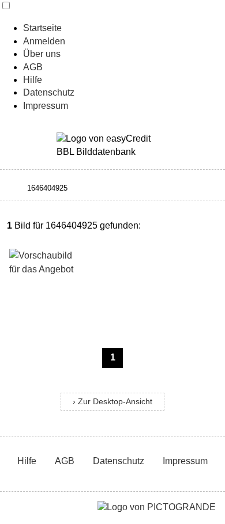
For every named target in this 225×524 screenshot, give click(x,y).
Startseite (42, 28)
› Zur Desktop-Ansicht (112, 401)
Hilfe (32, 80)
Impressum (45, 106)
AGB (33, 67)
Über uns (42, 54)
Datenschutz (48, 92)
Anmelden (44, 41)
